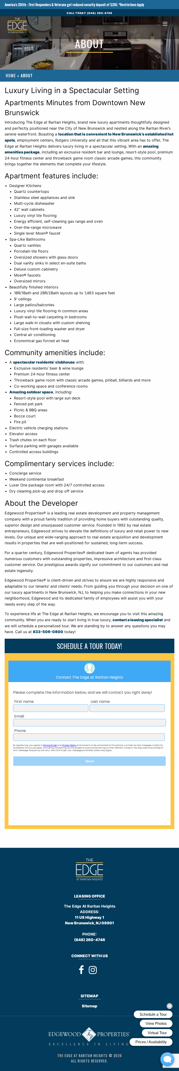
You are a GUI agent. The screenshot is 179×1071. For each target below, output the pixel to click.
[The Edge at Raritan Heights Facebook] (81, 970)
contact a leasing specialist (138, 619)
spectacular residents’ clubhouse (44, 362)
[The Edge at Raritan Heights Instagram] (93, 970)
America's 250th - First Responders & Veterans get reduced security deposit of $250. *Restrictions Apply (74, 4)
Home (11, 75)
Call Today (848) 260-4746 (90, 13)
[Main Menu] (165, 24)
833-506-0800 (48, 631)
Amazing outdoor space (31, 392)
